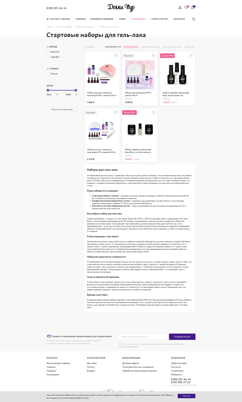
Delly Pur (55, 52)
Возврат (91, 370)
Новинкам (189, 46)
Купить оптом (160, 19)
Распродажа (139, 19)
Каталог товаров (60, 19)
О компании (177, 370)
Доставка (92, 363)
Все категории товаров (58, 363)
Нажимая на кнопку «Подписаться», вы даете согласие (146, 344)
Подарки (51, 370)
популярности (131, 46)
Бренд (53, 47)
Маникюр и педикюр (101, 19)
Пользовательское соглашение (138, 367)
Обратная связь (179, 363)
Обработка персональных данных (139, 370)
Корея (122, 19)
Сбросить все (62, 109)
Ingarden (55, 57)
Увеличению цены (150, 46)
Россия (54, 74)
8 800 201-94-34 (57, 8)
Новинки (81, 19)
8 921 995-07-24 (180, 382)
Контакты (179, 19)
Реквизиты (176, 374)
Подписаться (182, 337)
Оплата (91, 367)
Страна (53, 69)
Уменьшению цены (172, 46)
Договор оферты (130, 363)
